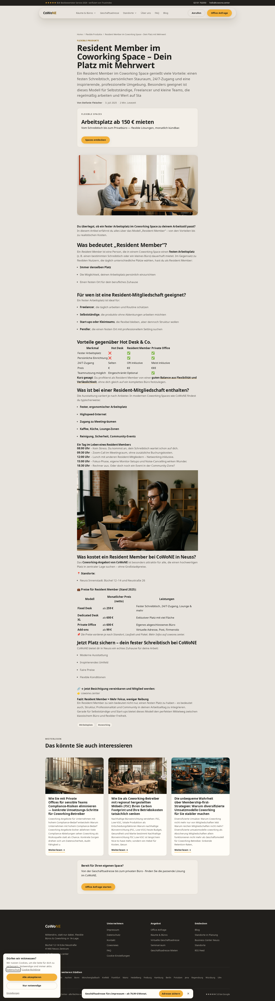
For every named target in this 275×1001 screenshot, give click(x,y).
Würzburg (210, 977)
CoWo (49, 13)
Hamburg (158, 977)
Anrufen (196, 12)
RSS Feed (199, 950)
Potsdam (178, 977)
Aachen (68, 977)
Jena (187, 977)
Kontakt (111, 940)
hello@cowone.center (219, 2)
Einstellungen (13, 993)
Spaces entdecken (95, 139)
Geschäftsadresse (109, 12)
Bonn (76, 977)
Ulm (220, 977)
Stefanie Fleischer (92, 102)
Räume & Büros (84, 12)
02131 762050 (200, 2)
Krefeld (105, 977)
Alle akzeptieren (31, 977)
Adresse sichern (171, 993)
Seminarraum (158, 945)
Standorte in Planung (206, 934)
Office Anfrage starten (98, 886)
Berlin (168, 977)
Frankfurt (115, 977)
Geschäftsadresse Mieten (164, 950)
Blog (165, 12)
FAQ (157, 12)
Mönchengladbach (91, 977)
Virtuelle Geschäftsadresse (165, 940)
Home (80, 34)
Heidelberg (136, 977)
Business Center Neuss (207, 940)
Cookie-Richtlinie (31, 969)
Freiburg (148, 977)
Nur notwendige (32, 985)
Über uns (146, 12)
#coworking (104, 725)
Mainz (125, 977)
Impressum (113, 929)
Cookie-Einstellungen (118, 955)
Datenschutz (113, 934)
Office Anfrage (219, 12)
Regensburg (197, 977)
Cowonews (112, 945)
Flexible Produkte (94, 34)
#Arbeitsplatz (86, 725)
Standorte (128, 12)
